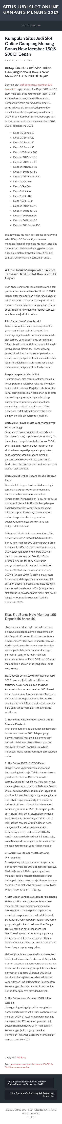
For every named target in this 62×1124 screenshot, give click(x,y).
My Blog (21, 1057)
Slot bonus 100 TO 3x (42, 1064)
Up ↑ (32, 1117)
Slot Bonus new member (17, 1067)
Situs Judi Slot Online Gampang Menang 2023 (31, 9)
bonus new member (20, 1064)
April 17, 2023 (13, 60)
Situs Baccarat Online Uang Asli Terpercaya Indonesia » (32, 1094)
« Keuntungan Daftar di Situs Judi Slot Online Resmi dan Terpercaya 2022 (27, 1083)
